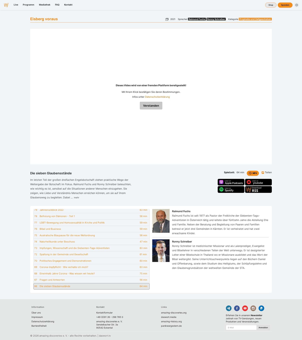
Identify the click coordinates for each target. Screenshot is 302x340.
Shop (270, 5)
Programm (28, 4)
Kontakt (68, 4)
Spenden (285, 5)
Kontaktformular (104, 312)
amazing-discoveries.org (174, 312)
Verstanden (151, 105)
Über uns (36, 312)
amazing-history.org (171, 321)
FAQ (57, 4)
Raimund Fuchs (197, 19)
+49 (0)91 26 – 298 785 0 (109, 317)
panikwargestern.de (171, 325)
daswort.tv (105, 335)
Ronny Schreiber (216, 19)
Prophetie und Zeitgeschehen (255, 19)
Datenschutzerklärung (157, 96)
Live (16, 4)
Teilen (268, 172)
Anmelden (263, 327)
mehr (76, 197)
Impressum (37, 317)
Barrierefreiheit (39, 325)
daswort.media (168, 317)
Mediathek (44, 4)
